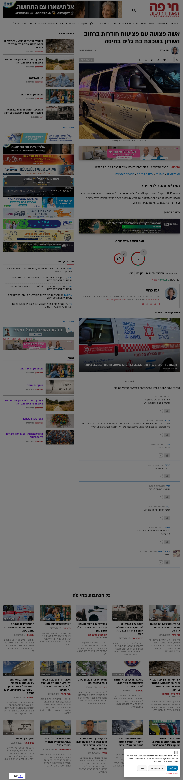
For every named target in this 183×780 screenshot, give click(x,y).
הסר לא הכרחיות (157, 768)
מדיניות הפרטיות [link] (172, 774)
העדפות (142, 768)
